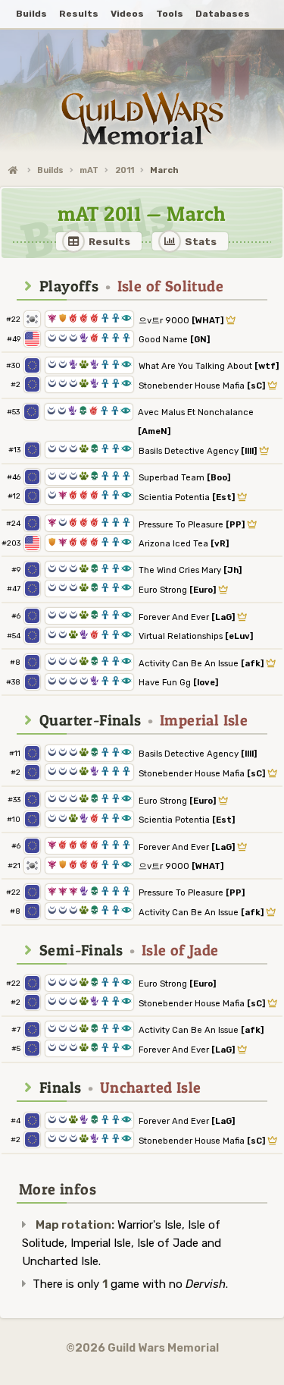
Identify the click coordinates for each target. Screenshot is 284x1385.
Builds (50, 170)
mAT (89, 170)
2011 (124, 170)
